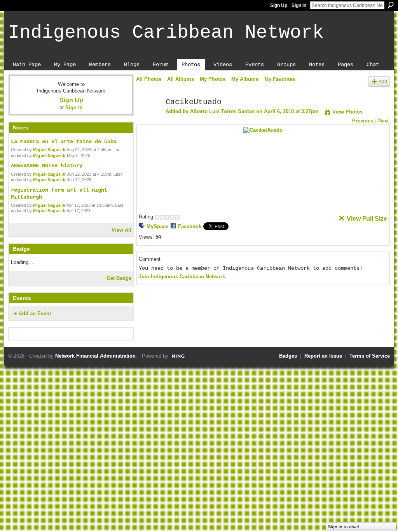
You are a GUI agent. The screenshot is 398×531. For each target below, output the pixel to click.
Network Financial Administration (95, 356)
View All (121, 230)
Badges (288, 356)
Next (383, 121)
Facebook (189, 226)
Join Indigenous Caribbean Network (182, 276)
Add (383, 81)
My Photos (212, 79)
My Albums (244, 79)
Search (391, 5)
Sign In (299, 5)
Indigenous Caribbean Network (166, 32)
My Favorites (279, 79)
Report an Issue (323, 356)
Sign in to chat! (344, 526)
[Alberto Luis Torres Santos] (148, 119)
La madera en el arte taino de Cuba (64, 141)
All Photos (148, 79)
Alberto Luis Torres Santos (222, 111)
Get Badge (118, 278)
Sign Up (278, 5)
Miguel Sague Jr (49, 149)
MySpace (157, 226)
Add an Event (35, 313)
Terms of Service (369, 356)
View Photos (347, 112)
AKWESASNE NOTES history (46, 165)
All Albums (180, 79)
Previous (363, 121)
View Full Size (367, 218)
